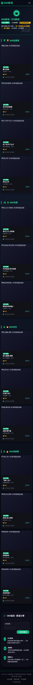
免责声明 (16, 679)
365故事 (9, 679)
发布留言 (24, 632)
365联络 (23, 679)
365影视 (8, 2)
